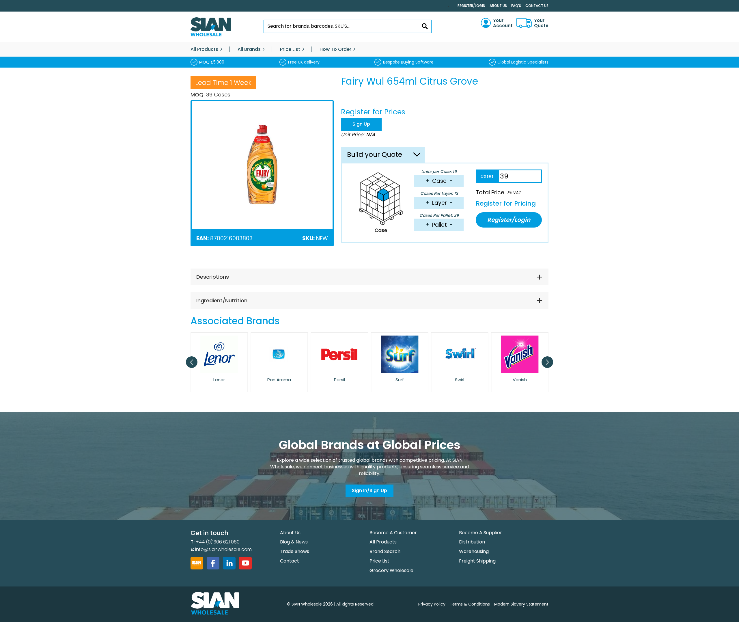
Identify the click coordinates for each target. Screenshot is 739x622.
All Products (383, 542)
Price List (379, 561)
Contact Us (536, 5)
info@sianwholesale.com (223, 549)
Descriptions (212, 276)
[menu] (369, 49)
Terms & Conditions (470, 604)
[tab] (369, 277)
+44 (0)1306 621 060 (218, 542)
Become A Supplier (480, 532)
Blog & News (294, 542)
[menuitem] (204, 49)
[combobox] (348, 26)
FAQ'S (516, 5)
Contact (289, 561)
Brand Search (385, 551)
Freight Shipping (477, 561)
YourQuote (541, 23)
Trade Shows (294, 551)
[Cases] (487, 176)
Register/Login (471, 5)
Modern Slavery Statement (521, 604)
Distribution (472, 542)
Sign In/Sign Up (369, 490)
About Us (498, 5)
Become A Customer (393, 532)
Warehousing (474, 551)
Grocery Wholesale (391, 570)
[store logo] (211, 27)
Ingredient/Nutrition (221, 300)
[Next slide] (547, 362)
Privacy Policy (431, 604)
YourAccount (503, 23)
